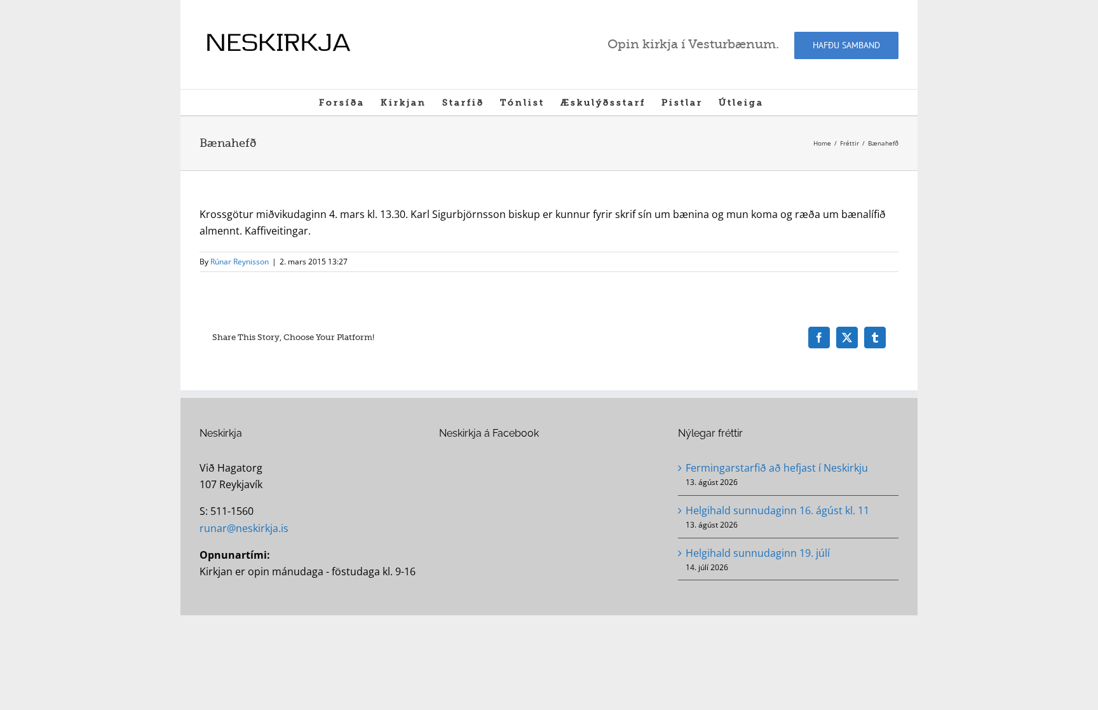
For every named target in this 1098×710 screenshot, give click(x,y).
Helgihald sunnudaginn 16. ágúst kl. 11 (777, 510)
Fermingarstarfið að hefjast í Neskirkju (777, 468)
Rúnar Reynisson (239, 261)
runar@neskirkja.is (244, 528)
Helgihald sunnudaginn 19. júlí (758, 553)
